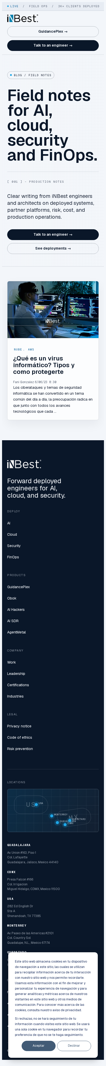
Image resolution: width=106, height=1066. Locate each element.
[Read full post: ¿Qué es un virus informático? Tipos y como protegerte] (53, 309)
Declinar (74, 1046)
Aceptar (39, 1046)
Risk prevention (20, 748)
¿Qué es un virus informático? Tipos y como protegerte (44, 365)
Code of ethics (19, 737)
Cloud (12, 534)
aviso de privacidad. (67, 1010)
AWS (31, 349)
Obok (11, 598)
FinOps (13, 557)
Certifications (18, 685)
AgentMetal (16, 632)
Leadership (16, 673)
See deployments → (53, 248)
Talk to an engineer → (53, 45)
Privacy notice (19, 726)
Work (11, 662)
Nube (18, 349)
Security (14, 545)
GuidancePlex (18, 587)
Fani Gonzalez (23, 382)
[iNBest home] (22, 18)
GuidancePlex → (53, 31)
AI (8, 523)
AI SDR (13, 621)
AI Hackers (16, 609)
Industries (15, 696)
